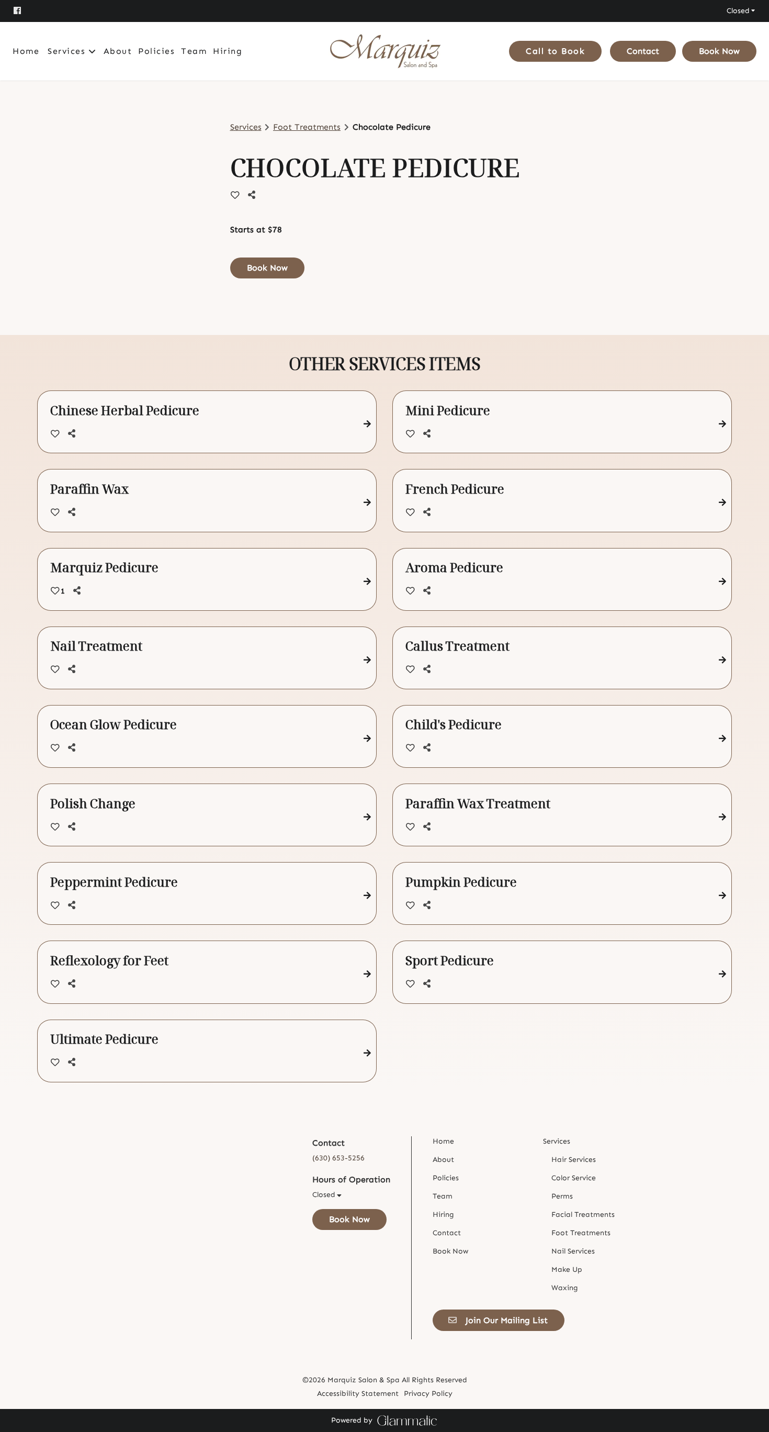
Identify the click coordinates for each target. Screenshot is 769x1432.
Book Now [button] (267, 268)
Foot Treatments (307, 127)
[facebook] (23, 10)
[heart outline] (235, 195)
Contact (643, 51)
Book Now (719, 51)
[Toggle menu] (92, 51)
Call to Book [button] (555, 51)
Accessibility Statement (358, 1393)
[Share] (253, 195)
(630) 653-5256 (338, 1158)
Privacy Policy (428, 1393)
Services (246, 127)
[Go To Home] (384, 51)
